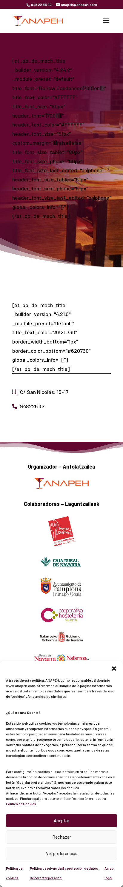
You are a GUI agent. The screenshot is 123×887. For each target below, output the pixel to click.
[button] (114, 669)
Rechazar (61, 837)
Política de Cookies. (21, 804)
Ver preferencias (61, 853)
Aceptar (61, 820)
